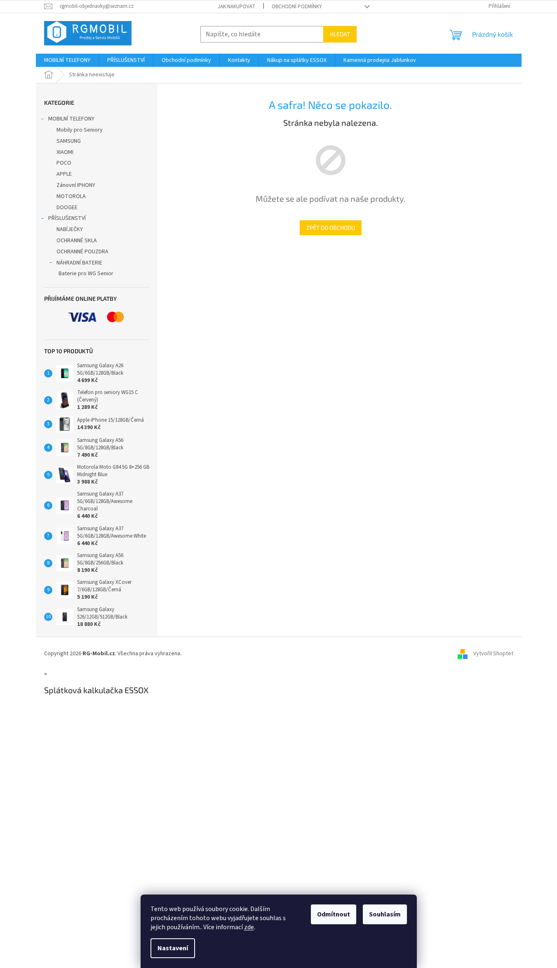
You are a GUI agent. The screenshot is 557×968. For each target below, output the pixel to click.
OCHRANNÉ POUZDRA (82, 252)
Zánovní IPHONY (75, 185)
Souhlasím (385, 914)
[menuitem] (67, 60)
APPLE (64, 174)
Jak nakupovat (236, 6)
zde (249, 927)
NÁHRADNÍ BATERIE (79, 263)
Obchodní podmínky (297, 6)
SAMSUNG (68, 141)
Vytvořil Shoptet (493, 653)
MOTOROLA (71, 196)
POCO (63, 163)
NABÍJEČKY (69, 229)
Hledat (340, 34)
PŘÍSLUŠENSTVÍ (67, 218)
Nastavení (172, 948)
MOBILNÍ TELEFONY (71, 119)
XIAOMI (64, 152)
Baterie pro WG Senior (86, 273)
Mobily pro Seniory (79, 130)
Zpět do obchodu (330, 227)
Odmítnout (333, 914)
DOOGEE (67, 207)
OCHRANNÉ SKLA (76, 240)
